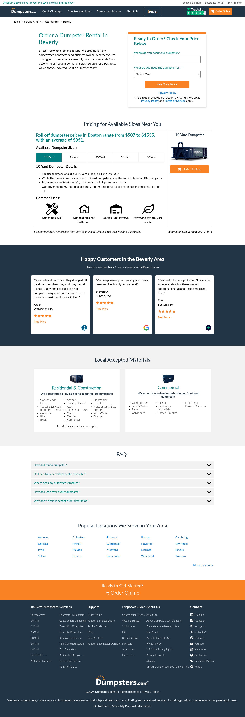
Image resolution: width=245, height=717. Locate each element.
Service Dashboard (98, 626)
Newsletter (200, 649)
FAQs (90, 632)
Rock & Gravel (130, 638)
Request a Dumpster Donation (104, 644)
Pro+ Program (234, 3)
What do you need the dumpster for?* (158, 67)
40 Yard (35, 649)
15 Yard (35, 632)
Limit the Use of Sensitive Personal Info (167, 667)
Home (16, 22)
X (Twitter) (200, 632)
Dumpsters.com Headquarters (162, 626)
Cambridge (182, 537)
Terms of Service (175, 100)
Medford (112, 549)
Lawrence (181, 543)
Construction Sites (81, 13)
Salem (42, 556)
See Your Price (167, 84)
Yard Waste (128, 626)
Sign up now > (67, 3)
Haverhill (146, 543)
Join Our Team (95, 638)
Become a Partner (204, 661)
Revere (179, 549)
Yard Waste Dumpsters (71, 644)
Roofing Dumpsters (70, 638)
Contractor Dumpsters (71, 615)
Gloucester (114, 543)
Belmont (112, 537)
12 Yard (35, 626)
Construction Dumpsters (72, 621)
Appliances (128, 649)
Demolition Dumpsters (71, 626)
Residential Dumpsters (71, 655)
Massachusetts (50, 22)
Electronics (128, 655)
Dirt (124, 632)
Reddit (198, 667)
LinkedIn (199, 615)
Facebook (200, 621)
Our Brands (152, 632)
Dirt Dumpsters (67, 649)
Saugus (76, 556)
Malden (77, 549)
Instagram (200, 626)
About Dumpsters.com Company (164, 621)
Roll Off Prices (38, 655)
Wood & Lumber (131, 621)
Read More (40, 322)
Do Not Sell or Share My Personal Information (123, 706)
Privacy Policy (167, 92)
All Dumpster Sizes (41, 661)
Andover (43, 537)
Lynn (41, 549)
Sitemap (150, 661)
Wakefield (147, 556)
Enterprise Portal (214, 3)
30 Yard (35, 644)
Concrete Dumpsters (70, 632)
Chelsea (43, 543)
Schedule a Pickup (191, 3)
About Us (133, 13)
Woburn (180, 556)
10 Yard (35, 621)
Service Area (31, 22)
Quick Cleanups (53, 13)
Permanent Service (110, 13)
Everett (76, 543)
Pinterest (199, 638)
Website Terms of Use (158, 638)
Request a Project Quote (101, 621)
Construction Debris (133, 615)
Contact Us (201, 655)
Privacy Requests (155, 655)
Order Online (223, 11)
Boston (145, 537)
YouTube (199, 644)
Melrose (146, 549)
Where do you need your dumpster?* (157, 52)
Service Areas (38, 615)
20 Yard (35, 638)
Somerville (113, 556)
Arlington (78, 537)
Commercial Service (70, 661)
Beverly (67, 22)
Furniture (127, 644)
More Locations (203, 565)
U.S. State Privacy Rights (159, 649)
